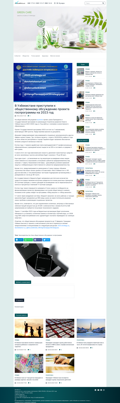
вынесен (40, 119)
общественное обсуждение (43, 235)
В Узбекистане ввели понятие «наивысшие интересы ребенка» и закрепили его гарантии (95, 149)
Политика (89, 168)
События (17, 56)
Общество (25, 56)
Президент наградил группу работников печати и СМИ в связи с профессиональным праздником (95, 160)
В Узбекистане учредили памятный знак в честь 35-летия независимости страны (94, 172)
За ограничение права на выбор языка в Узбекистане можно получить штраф (94, 131)
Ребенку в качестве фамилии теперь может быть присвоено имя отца (94, 119)
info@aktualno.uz (22, 396)
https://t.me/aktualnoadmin (37, 397)
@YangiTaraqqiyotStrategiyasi (48, 228)
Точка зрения (35, 56)
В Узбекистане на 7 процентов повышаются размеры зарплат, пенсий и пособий (94, 183)
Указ (32, 235)
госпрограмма (57, 235)
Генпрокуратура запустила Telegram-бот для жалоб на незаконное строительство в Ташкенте (93, 107)
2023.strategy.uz (63, 225)
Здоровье (45, 56)
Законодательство (25, 235)
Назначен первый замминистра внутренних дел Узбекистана (94, 95)
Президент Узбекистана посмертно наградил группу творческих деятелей (93, 195)
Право (87, 69)
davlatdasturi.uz (20, 228)
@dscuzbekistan (32, 228)
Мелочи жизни (55, 56)
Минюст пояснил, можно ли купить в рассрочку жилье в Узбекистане (93, 73)
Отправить (19, 300)
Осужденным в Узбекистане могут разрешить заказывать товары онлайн (93, 84)
